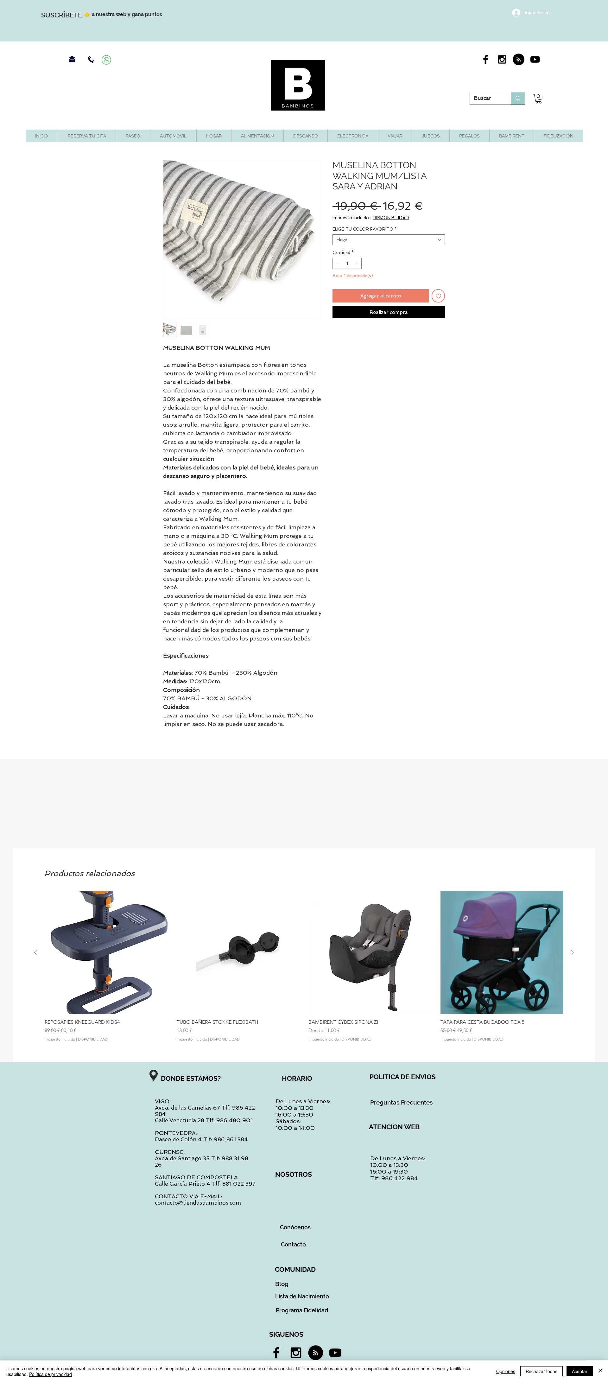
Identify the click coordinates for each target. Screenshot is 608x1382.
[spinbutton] (347, 263)
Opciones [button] (505, 1371)
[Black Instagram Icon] (502, 59)
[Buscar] (517, 98)
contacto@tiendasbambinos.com (198, 1203)
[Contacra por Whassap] (106, 59)
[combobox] (388, 239)
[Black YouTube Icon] (535, 59)
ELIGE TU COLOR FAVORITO (364, 229)
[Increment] (357, 263)
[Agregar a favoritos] (438, 296)
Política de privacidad (50, 1374)
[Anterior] (35, 952)
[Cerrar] (600, 1371)
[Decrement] (337, 263)
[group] (304, 966)
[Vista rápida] (106, 952)
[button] (538, 98)
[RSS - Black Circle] (518, 59)
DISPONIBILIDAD (391, 217)
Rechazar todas (541, 1371)
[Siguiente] (572, 952)
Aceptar (579, 1371)
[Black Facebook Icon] (485, 59)
